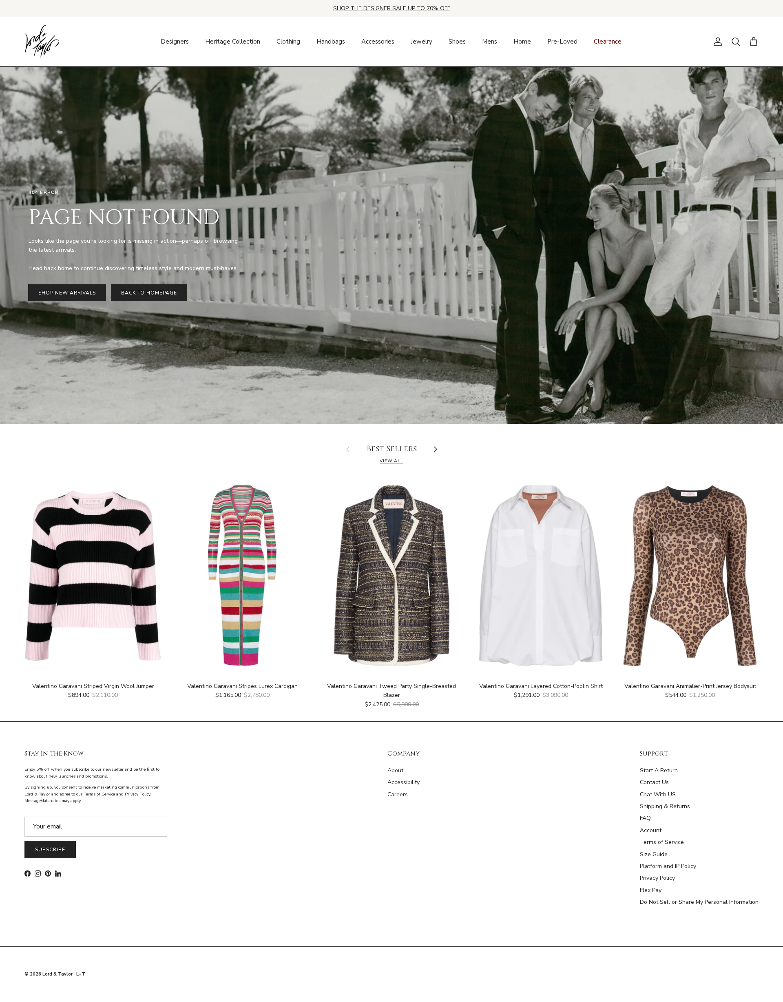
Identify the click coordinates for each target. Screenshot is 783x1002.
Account (650, 830)
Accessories (377, 41)
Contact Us (654, 782)
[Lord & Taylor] (41, 42)
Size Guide (654, 854)
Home (522, 41)
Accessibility (403, 782)
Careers (397, 794)
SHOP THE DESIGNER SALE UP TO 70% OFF (391, 8)
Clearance (608, 41)
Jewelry (421, 41)
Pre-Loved (562, 41)
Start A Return (659, 770)
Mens (489, 41)
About (395, 770)
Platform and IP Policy (668, 866)
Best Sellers (392, 449)
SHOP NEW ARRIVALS (67, 293)
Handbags (330, 41)
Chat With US (658, 794)
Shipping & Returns (665, 806)
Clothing (288, 41)
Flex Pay (650, 890)
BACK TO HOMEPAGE (149, 293)
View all (391, 461)
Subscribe (50, 849)
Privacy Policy (657, 878)
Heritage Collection (232, 41)
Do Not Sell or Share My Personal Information (699, 902)
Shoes (457, 41)
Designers (175, 41)
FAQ (645, 818)
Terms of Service (662, 842)
